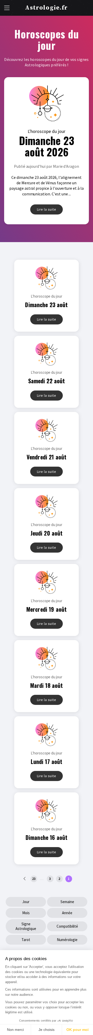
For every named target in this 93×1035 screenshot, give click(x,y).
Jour (25, 901)
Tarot (25, 939)
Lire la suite (46, 209)
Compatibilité (67, 926)
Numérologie (67, 939)
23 (34, 879)
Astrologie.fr (46, 8)
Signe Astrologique (26, 926)
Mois (26, 912)
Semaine (67, 901)
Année (67, 912)
